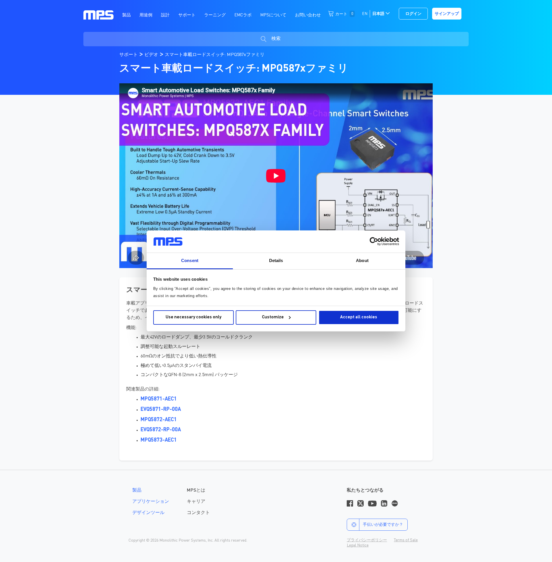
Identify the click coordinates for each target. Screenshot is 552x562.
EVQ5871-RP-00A (161, 409)
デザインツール (148, 513)
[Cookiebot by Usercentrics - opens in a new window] (374, 241)
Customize (273, 317)
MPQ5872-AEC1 (159, 419)
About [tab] (362, 260)
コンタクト (198, 513)
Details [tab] (276, 260)
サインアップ (447, 14)
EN (364, 14)
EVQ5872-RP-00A (161, 429)
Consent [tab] (189, 260)
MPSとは (196, 490)
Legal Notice (358, 545)
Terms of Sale (406, 540)
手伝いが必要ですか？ (383, 525)
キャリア (196, 501)
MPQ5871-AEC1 (159, 399)
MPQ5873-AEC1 (159, 440)
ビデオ (151, 55)
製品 (136, 490)
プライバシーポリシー (367, 540)
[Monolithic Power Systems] (98, 15)
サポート (129, 55)
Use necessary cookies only (193, 317)
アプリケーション (150, 501)
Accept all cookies (358, 317)
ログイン (413, 14)
